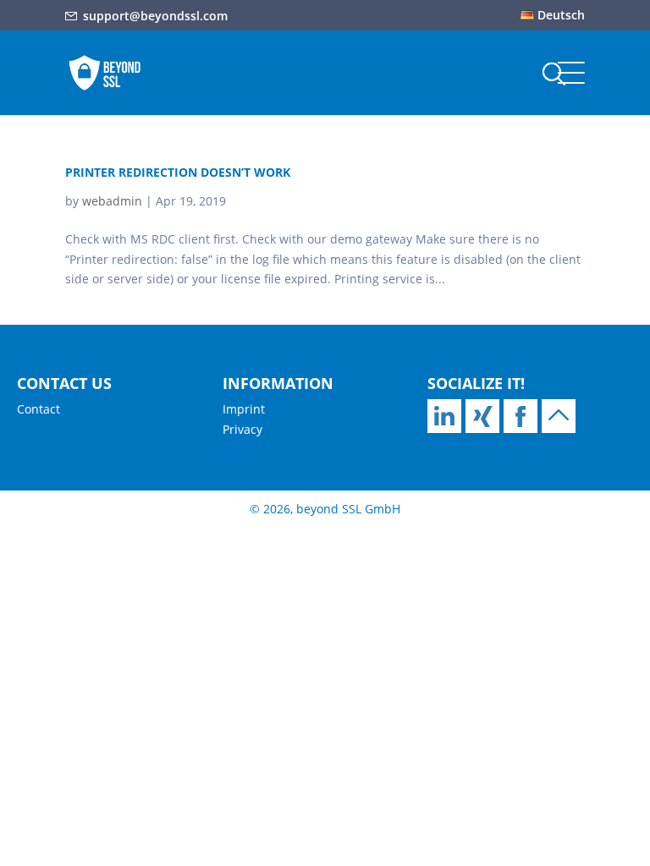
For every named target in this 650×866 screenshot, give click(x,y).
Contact (38, 409)
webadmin (112, 201)
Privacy (242, 429)
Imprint (244, 409)
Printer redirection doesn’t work (177, 172)
